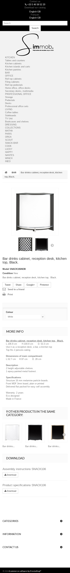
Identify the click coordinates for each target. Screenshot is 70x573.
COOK (8, 146)
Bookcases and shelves (17, 121)
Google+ (31, 285)
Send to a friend (16, 289)
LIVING (8, 109)
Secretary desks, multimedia (19, 91)
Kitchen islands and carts (17, 66)
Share (18, 285)
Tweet (8, 285)
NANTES (9, 155)
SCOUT (9, 140)
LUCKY (8, 149)
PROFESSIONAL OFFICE (18, 94)
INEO (8, 161)
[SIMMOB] (35, 45)
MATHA (9, 130)
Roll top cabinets (13, 79)
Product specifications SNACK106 (24, 485)
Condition (8, 273)
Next (52, 245)
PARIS (8, 134)
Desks (8, 103)
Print (10, 294)
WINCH (8, 158)
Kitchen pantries (13, 69)
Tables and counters (15, 60)
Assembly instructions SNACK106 (24, 469)
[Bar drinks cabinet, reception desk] (12, 432)
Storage (9, 97)
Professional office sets (16, 106)
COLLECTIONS (13, 127)
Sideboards (10, 115)
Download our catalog (35, 7)
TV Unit (9, 118)
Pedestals (10, 100)
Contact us (35, 1)
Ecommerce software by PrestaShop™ (25, 571)
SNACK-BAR (11, 143)
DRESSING (11, 124)
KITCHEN (10, 57)
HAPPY (9, 152)
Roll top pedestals (14, 85)
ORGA (8, 137)
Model (6, 269)
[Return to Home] (6, 173)
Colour (10, 312)
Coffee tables (11, 112)
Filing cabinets (12, 82)
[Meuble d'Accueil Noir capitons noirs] (35, 211)
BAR (7, 72)
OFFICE (9, 75)
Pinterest (44, 285)
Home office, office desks (17, 88)
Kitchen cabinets (13, 63)
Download (11, 475)
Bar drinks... (9, 446)
